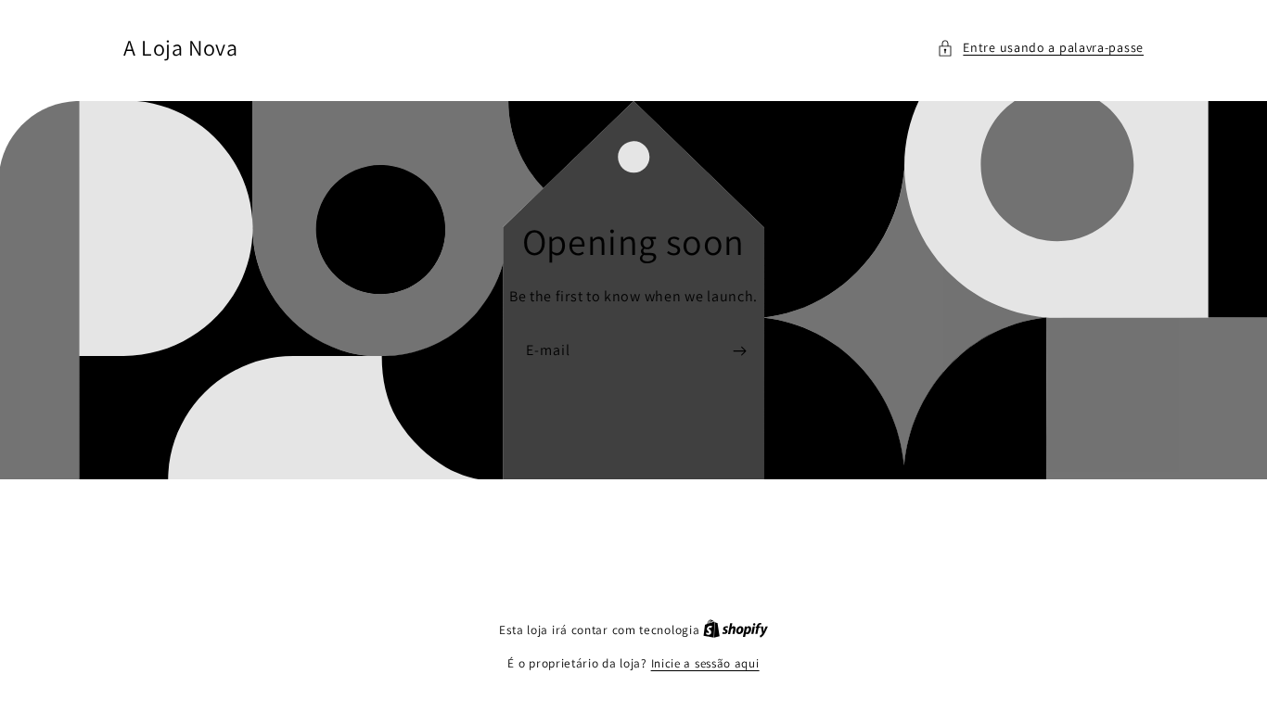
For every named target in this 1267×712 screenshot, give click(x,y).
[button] (1040, 47)
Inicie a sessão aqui (705, 663)
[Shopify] (735, 630)
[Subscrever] (739, 351)
